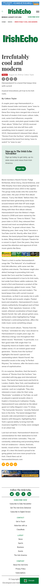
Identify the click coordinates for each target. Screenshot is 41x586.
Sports (20, 543)
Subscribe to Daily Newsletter (20, 504)
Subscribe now (33, 17)
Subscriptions (20, 573)
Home (4, 22)
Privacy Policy (21, 569)
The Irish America (20, 555)
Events (20, 551)
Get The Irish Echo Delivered (20, 508)
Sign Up (20, 168)
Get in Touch (20, 521)
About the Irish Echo (20, 565)
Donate (31, 581)
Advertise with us (20, 526)
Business (20, 547)
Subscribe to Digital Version (20, 512)
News (10, 22)
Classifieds (20, 530)
